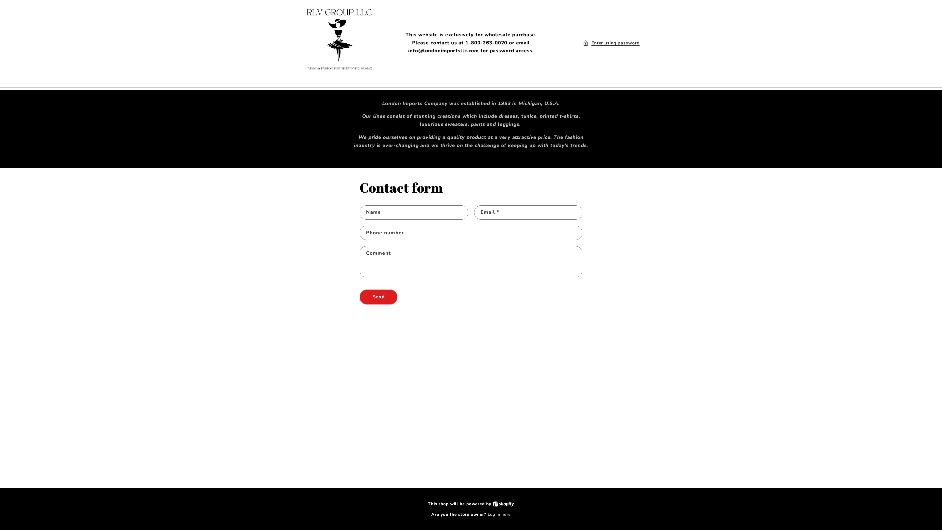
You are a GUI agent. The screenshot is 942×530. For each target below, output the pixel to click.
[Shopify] (503, 504)
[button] (611, 43)
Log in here (499, 514)
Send (379, 297)
